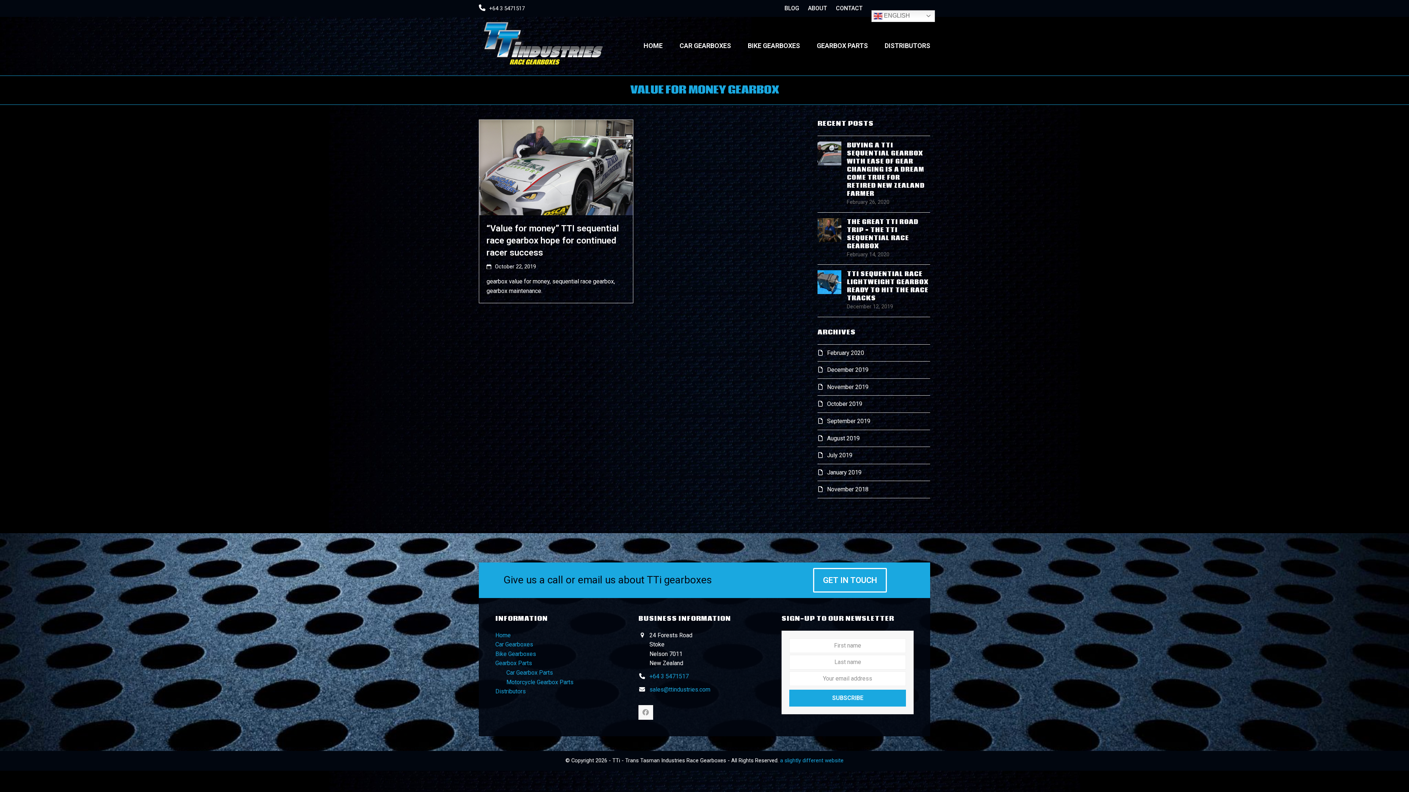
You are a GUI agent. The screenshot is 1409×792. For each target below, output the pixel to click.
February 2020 (845, 352)
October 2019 (844, 403)
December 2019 (848, 369)
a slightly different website (812, 760)
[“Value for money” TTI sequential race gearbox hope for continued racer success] (556, 167)
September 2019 (848, 421)
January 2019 (844, 472)
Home (503, 635)
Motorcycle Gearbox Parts (540, 682)
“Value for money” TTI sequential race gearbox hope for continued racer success (553, 240)
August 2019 (843, 438)
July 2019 (839, 455)
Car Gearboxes (514, 644)
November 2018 (848, 489)
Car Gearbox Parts (529, 672)
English (896, 15)
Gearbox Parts (513, 663)
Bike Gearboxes (515, 653)
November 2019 (848, 387)
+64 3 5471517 (507, 8)
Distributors (510, 691)
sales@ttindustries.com (679, 689)
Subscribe (847, 697)
